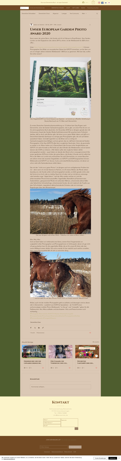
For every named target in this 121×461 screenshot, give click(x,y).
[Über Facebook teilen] (31, 327)
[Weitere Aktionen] (90, 25)
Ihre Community (74, 13)
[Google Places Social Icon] (109, 3)
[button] (93, 2)
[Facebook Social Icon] (102, 3)
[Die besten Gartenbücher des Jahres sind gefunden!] (87, 351)
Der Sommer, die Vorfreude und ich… (59, 362)
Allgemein (55, 13)
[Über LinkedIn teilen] (39, 327)
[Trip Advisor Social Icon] (106, 3)
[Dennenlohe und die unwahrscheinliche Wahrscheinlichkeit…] (34, 351)
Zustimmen (113, 458)
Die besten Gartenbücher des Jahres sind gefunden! (86, 362)
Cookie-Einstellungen (100, 458)
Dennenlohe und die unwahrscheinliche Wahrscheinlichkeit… (33, 362)
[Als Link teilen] (43, 327)
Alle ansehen (96, 342)
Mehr (83, 13)
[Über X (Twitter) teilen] (35, 327)
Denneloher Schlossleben (28, 13)
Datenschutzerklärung (9, 459)
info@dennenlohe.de (60, 415)
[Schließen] (119, 458)
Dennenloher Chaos (44, 13)
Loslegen (64, 13)
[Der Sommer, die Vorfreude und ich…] (60, 351)
